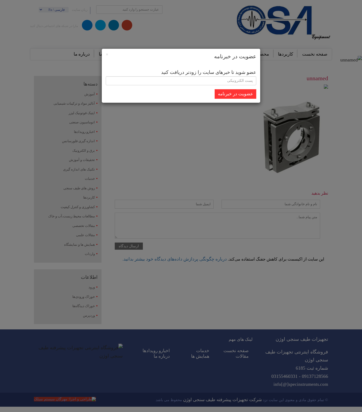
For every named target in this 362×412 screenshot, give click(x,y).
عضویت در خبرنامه (235, 93)
